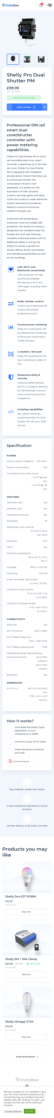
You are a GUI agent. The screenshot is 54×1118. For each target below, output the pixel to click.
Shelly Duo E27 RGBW (20, 896)
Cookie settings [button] (13, 1111)
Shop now (26, 912)
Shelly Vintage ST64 (19, 1021)
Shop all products (26, 1056)
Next (51, 59)
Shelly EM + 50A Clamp (21, 959)
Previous (5, 59)
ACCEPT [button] (30, 1111)
